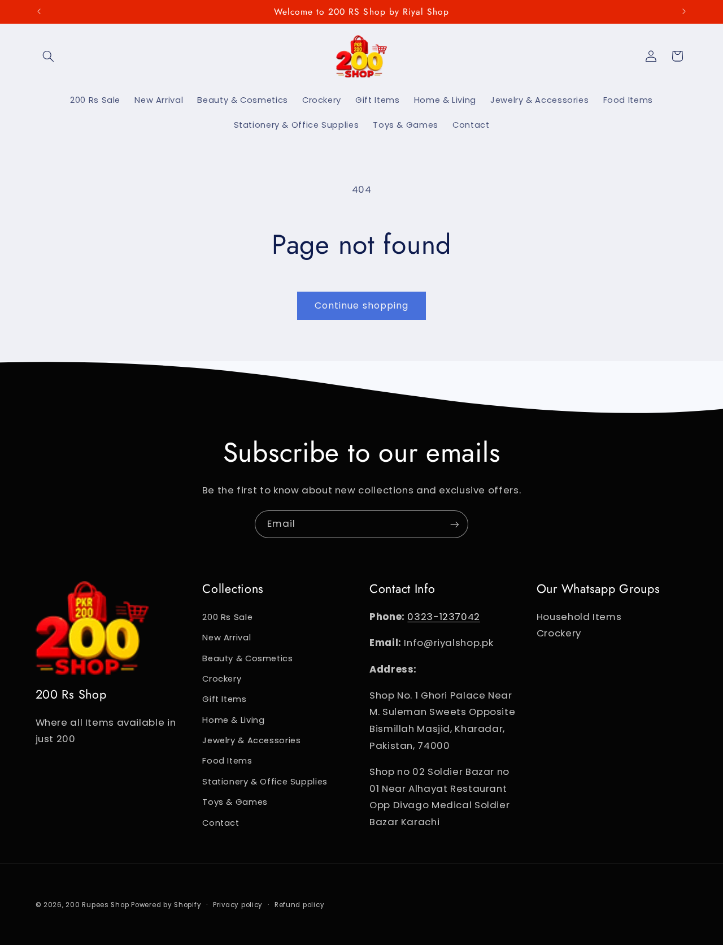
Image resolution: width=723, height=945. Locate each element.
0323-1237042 (443, 616)
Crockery (221, 678)
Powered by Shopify (166, 904)
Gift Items (224, 699)
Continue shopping (361, 305)
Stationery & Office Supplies (265, 781)
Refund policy (300, 904)
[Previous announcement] (39, 11)
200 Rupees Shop (97, 904)
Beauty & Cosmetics (247, 658)
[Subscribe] (455, 524)
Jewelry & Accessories (251, 740)
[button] (49, 56)
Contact (220, 823)
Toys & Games (235, 802)
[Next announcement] (684, 11)
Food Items (227, 760)
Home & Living (233, 720)
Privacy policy (238, 904)
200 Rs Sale (227, 617)
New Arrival (226, 637)
